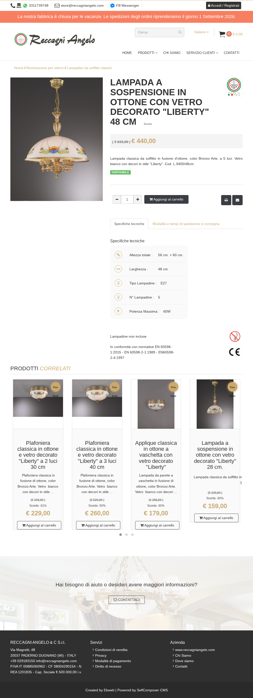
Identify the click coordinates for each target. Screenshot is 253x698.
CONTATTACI (128, 600)
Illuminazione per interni (45, 68)
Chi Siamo (171, 53)
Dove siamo (184, 661)
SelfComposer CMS (152, 690)
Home (127, 53)
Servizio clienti (201, 53)
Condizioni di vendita (111, 650)
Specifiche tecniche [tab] (129, 224)
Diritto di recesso (108, 666)
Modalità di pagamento (113, 661)
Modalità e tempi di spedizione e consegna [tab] (186, 224)
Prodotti (146, 53)
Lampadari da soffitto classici (89, 68)
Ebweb (109, 690)
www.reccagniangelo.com (195, 650)
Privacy (100, 655)
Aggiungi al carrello (168, 199)
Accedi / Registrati (224, 5)
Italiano (200, 32)
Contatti (231, 53)
